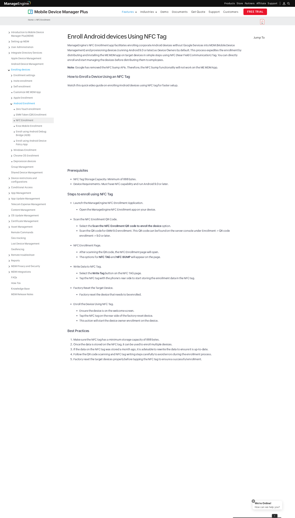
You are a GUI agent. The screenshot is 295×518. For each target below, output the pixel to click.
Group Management (22, 167)
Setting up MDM (20, 41)
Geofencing (17, 249)
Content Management (23, 209)
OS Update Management (25, 215)
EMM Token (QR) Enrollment (31, 114)
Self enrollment (22, 86)
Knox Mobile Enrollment (29, 126)
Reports (15, 260)
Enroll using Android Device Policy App (31, 142)
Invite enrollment (22, 81)
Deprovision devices (24, 161)
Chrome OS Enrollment (26, 155)
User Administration (22, 47)
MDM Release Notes (22, 294)
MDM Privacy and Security (25, 266)
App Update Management (25, 198)
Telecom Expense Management (28, 204)
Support (214, 11)
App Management (21, 193)
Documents (180, 11)
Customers (230, 11)
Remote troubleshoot (22, 255)
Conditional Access (22, 187)
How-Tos (16, 283)
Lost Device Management (25, 243)
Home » (31, 20)
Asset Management (22, 226)
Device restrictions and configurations (24, 180)
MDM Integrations (21, 271)
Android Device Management (27, 64)
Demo (164, 11)
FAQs (14, 277)
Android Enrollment (24, 103)
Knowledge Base (20, 288)
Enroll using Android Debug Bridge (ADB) (31, 133)
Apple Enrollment (23, 97)
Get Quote (198, 11)
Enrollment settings (24, 75)
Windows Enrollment (24, 150)
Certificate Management (24, 221)
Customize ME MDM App (27, 92)
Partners (250, 3)
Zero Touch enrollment (28, 109)
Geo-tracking (18, 238)
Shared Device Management (27, 172)
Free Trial (255, 11)
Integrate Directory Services (26, 52)
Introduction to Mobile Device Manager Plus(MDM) (27, 34)
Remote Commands (22, 232)
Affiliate (261, 3)
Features (128, 11)
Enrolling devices (20, 69)
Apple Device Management (26, 58)
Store (240, 3)
